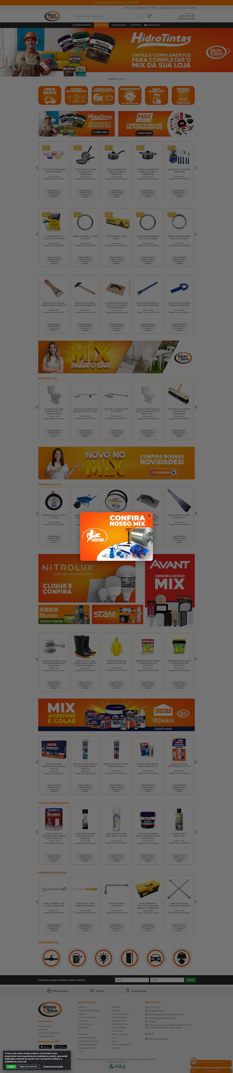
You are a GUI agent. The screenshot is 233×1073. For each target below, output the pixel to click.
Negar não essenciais (28, 1067)
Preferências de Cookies (53, 1067)
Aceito (11, 1067)
